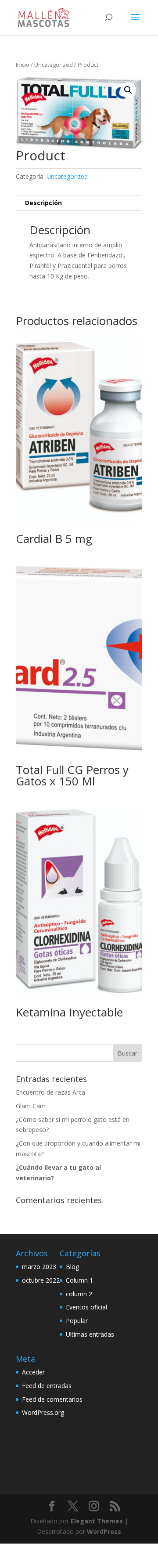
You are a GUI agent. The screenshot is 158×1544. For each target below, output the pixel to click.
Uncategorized (53, 65)
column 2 (79, 1294)
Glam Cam (31, 1106)
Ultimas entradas (90, 1334)
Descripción (43, 203)
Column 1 (79, 1280)
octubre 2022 (41, 1280)
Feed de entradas (47, 1385)
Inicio (22, 65)
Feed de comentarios (52, 1399)
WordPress (104, 1531)
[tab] (79, 203)
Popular (77, 1320)
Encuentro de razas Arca (50, 1092)
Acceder (33, 1372)
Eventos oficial (86, 1307)
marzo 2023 (39, 1266)
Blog (72, 1266)
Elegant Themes (97, 1521)
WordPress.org (43, 1412)
